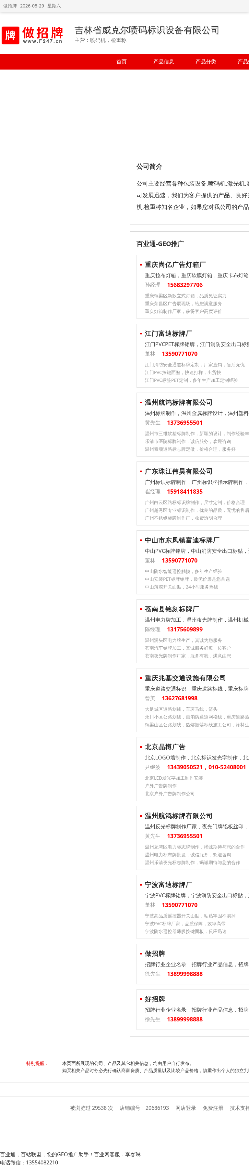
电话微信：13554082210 (29, 1162)
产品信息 (163, 61)
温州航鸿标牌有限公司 (179, 402)
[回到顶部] (240, 1159)
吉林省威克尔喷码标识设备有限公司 (147, 29)
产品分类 (206, 61)
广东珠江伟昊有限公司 (179, 471)
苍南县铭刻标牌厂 (172, 608)
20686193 (157, 1107)
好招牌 (155, 998)
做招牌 (10, 6)
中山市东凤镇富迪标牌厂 (182, 540)
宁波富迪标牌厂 (169, 884)
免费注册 (213, 1107)
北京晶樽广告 (165, 746)
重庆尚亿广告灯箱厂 (175, 264)
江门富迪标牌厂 (169, 333)
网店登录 (185, 1107)
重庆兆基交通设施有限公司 (186, 677)
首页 (121, 61)
